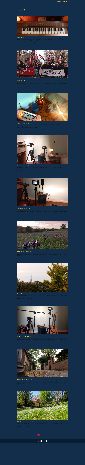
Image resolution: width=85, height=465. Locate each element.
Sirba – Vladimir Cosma (23, 123)
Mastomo (59, 1)
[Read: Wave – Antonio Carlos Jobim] (42, 277)
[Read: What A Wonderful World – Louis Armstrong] (42, 405)
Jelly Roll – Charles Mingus (23, 208)
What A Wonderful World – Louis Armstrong (28, 421)
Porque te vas (20, 37)
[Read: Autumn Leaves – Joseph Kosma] (42, 362)
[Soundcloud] (44, 441)
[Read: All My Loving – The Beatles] (42, 234)
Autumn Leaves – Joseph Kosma (25, 379)
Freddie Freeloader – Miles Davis (25, 165)
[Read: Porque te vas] (42, 25)
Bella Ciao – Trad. (21, 80)
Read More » (19, 44)
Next (64, 434)
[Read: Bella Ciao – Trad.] (42, 64)
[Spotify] (47, 441)
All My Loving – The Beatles (24, 251)
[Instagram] (41, 441)
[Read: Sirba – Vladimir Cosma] (42, 106)
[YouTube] (38, 441)
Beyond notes (64, 1)
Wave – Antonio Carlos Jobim (24, 293)
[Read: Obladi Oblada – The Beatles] (42, 320)
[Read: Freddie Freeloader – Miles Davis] (42, 149)
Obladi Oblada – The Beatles (24, 336)
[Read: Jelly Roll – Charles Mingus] (42, 192)
